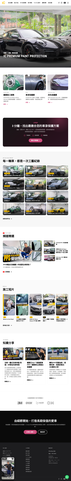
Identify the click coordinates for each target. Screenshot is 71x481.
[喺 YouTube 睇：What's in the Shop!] (8, 468)
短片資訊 (30, 2)
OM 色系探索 (23, 2)
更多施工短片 (6, 325)
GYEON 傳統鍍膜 (6, 455)
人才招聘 (28, 463)
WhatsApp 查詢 (52, 451)
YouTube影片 (37, 2)
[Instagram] (61, 3)
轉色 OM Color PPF (7, 453)
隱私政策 (28, 469)
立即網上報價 (29, 432)
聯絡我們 (42, 432)
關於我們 (28, 451)
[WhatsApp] (68, 3)
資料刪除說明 (29, 471)
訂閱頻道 (7, 272)
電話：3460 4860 (52, 453)
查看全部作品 (6, 218)
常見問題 (28, 465)
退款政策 (28, 467)
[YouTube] (65, 3)
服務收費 (44, 2)
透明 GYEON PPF (7, 451)
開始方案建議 (34, 140)
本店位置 (50, 2)
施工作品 (28, 453)
